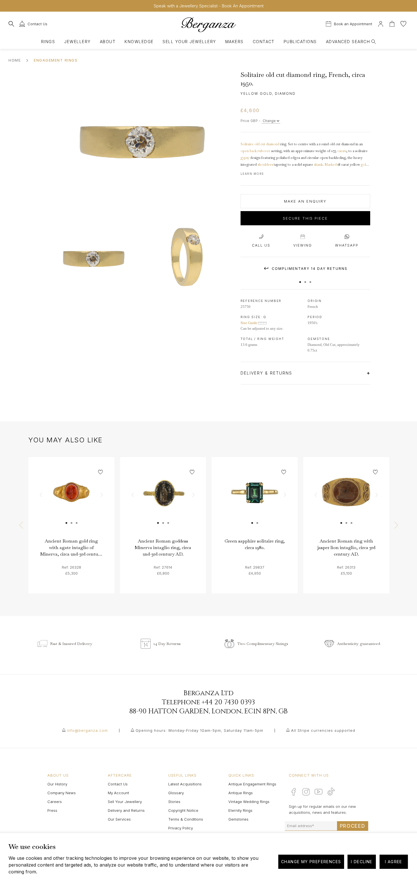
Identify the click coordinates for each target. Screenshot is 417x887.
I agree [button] (393, 861)
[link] (71, 500)
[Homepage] (208, 24)
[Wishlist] (403, 23)
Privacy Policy (180, 828)
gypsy (245, 157)
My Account (118, 793)
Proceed (352, 826)
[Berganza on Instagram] (306, 791)
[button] (300, 279)
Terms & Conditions (185, 819)
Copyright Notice (183, 810)
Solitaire (247, 144)
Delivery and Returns (126, 810)
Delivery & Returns (267, 373)
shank (318, 164)
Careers (54, 801)
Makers (234, 41)
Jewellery (77, 41)
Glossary (176, 793)
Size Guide (249, 323)
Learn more (252, 173)
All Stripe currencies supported (323, 730)
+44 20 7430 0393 (228, 702)
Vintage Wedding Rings (248, 801)
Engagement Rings (55, 60)
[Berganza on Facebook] (293, 791)
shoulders (265, 164)
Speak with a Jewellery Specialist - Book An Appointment (209, 6)
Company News (61, 793)
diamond (272, 144)
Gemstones (238, 819)
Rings (48, 41)
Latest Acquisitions (185, 784)
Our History (57, 784)
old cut (259, 144)
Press (52, 810)
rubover (264, 151)
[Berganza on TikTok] (331, 791)
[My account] (381, 23)
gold (364, 164)
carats (341, 151)
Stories (174, 801)
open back (249, 151)
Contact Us (118, 784)
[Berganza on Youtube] (318, 791)
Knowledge (139, 41)
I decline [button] (361, 861)
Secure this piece (305, 218)
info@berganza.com (87, 730)
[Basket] (392, 23)
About (107, 41)
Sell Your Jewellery (189, 41)
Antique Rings (240, 793)
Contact (264, 41)
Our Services (119, 819)
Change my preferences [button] (311, 861)
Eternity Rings (240, 810)
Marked (331, 164)
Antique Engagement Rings (252, 784)
